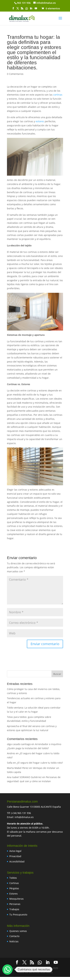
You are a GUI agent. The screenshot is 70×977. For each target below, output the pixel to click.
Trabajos (14, 909)
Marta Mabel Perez (18, 768)
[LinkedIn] (31, 9)
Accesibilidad (16, 861)
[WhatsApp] (26, 9)
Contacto (14, 936)
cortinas (57, 94)
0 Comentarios (15, 73)
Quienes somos (18, 931)
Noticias (14, 941)
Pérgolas (14, 888)
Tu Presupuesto (18, 914)
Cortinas (14, 883)
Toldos (13, 877)
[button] (7, 969)
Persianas (14, 904)
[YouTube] (36, 9)
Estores (13, 893)
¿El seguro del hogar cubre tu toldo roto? (40, 762)
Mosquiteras (16, 898)
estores (40, 121)
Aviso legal (15, 851)
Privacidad (15, 856)
